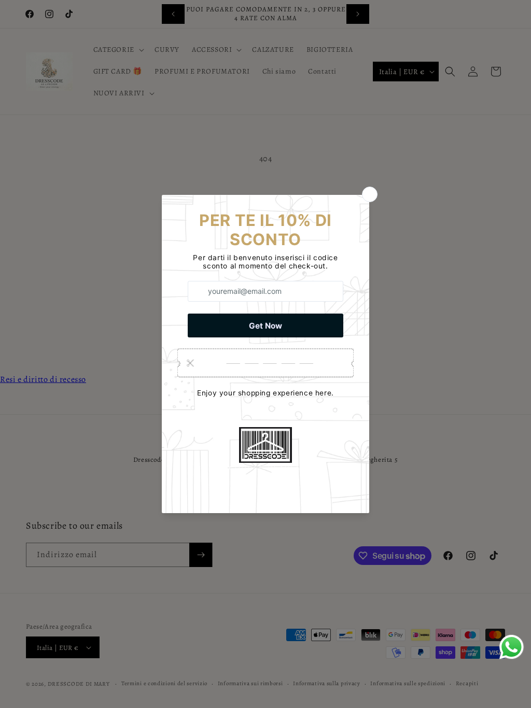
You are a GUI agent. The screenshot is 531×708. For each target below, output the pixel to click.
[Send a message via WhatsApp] (511, 647)
